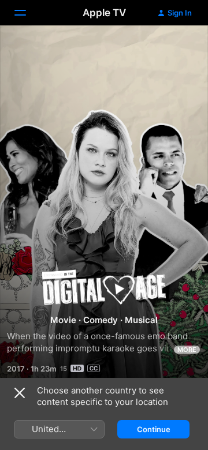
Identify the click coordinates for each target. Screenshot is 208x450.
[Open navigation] (27, 12)
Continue (153, 429)
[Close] (19, 393)
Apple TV (104, 12)
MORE (186, 350)
